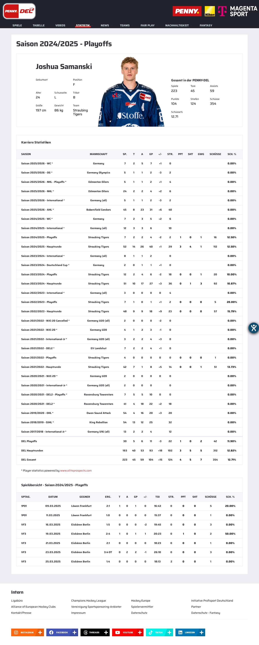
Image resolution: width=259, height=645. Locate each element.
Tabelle (39, 25)
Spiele (17, 25)
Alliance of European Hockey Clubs (33, 606)
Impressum (78, 613)
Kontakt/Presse (21, 613)
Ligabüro (17, 600)
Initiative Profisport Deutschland (212, 600)
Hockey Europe (140, 600)
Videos (60, 25)
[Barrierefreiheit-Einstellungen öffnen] (253, 328)
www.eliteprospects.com (76, 470)
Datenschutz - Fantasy (205, 613)
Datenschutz (139, 613)
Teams (125, 25)
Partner (196, 606)
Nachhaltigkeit (177, 25)
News (105, 25)
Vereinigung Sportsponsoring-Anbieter (96, 606)
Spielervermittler (142, 606)
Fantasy (206, 25)
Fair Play (148, 25)
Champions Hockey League (88, 600)
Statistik (83, 25)
